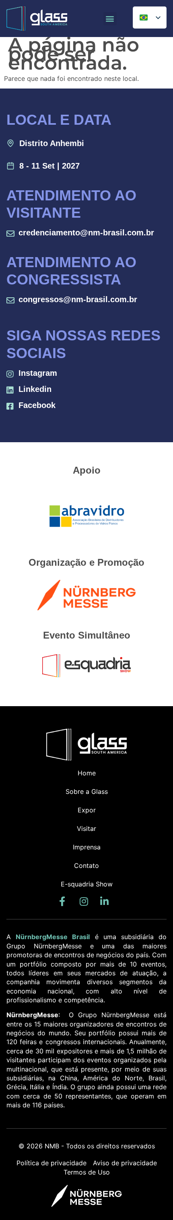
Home (87, 773)
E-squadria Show (87, 884)
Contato (86, 865)
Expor (87, 810)
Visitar (86, 828)
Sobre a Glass (87, 791)
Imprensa (87, 847)
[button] (110, 18)
